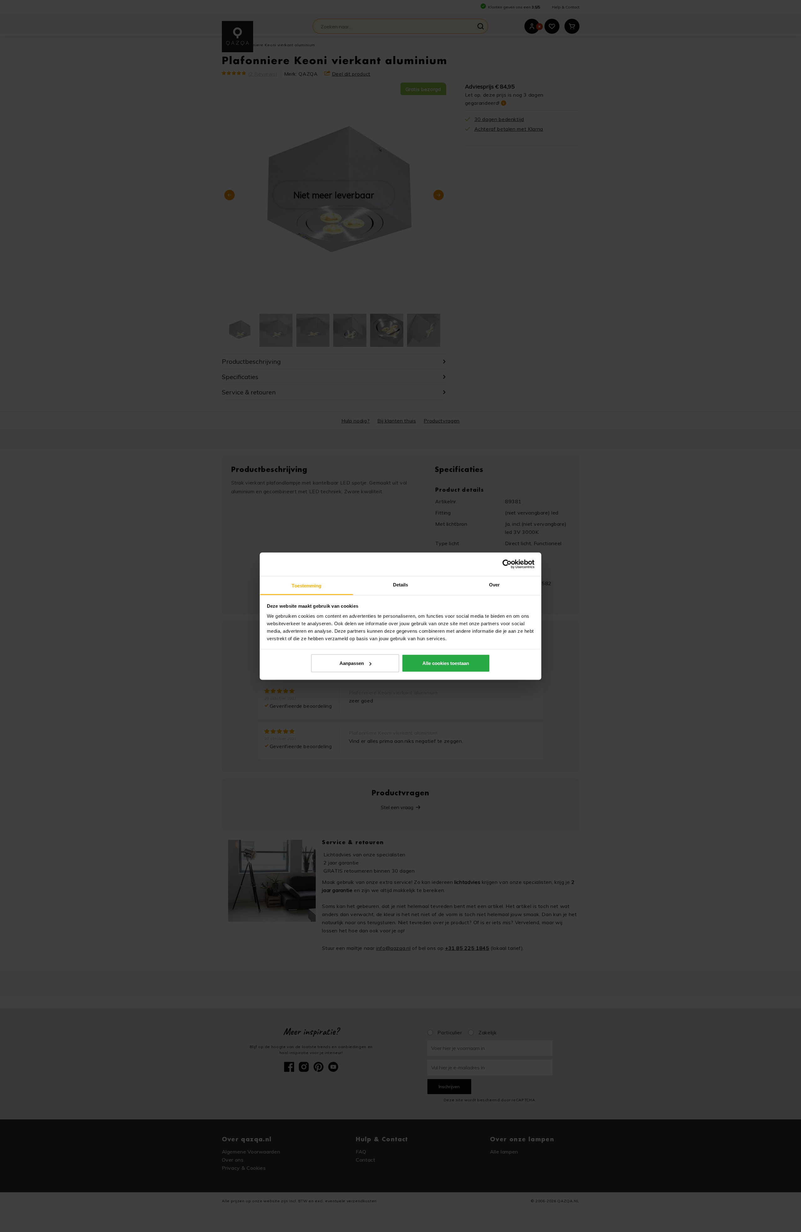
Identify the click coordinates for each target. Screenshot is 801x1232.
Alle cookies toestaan (445, 663)
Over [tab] (494, 584)
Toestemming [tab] (306, 585)
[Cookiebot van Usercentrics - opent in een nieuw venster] (507, 564)
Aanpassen (351, 663)
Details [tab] (400, 584)
